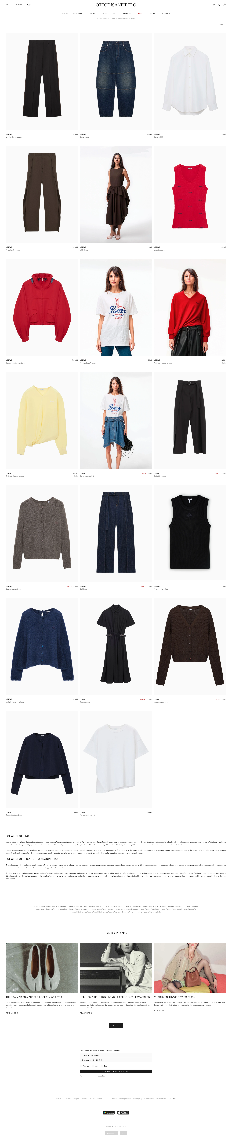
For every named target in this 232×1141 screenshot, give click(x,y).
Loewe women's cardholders (126, 909)
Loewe (9, 134)
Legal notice (172, 1099)
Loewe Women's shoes (77, 906)
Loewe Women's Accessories (154, 906)
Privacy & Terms (161, 1099)
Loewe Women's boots (96, 906)
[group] (42, 82)
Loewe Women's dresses (56, 906)
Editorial (166, 14)
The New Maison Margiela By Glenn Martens (34, 997)
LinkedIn (92, 1099)
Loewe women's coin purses (102, 909)
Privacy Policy (101, 1075)
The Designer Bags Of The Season (174, 997)
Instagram (76, 1099)
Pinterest (84, 1099)
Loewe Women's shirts (111, 912)
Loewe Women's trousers (79, 909)
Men (29, 5)
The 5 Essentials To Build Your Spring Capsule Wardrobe (115, 997)
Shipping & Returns (125, 1099)
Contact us (59, 1099)
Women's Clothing (109, 18)
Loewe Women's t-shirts (91, 912)
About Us (114, 1099)
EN (7, 5)
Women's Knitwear (175, 906)
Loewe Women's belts (152, 912)
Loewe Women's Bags (132, 906)
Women (18, 5)
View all (116, 1025)
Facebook (68, 1099)
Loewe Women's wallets (149, 909)
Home (99, 18)
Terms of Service (149, 1099)
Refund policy (137, 1099)
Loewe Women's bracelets (56, 909)
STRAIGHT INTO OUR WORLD (116, 1071)
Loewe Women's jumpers (171, 909)
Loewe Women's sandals (132, 912)
